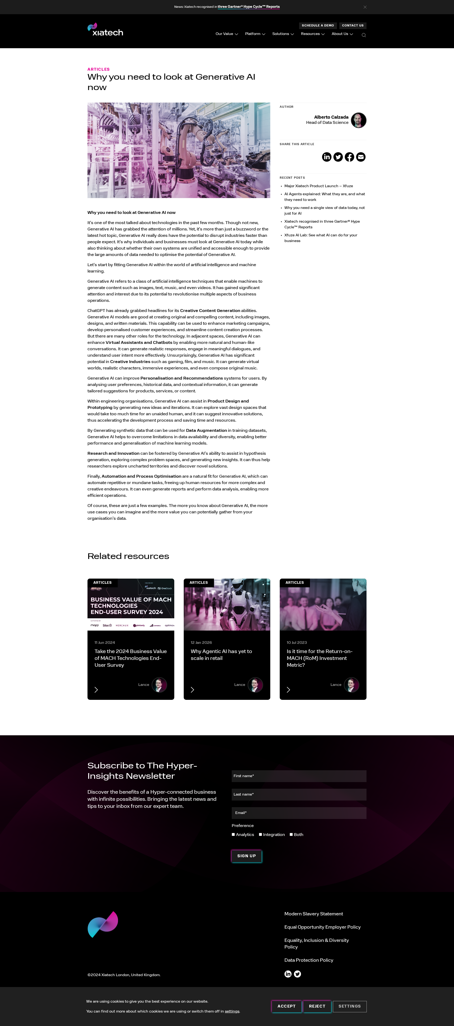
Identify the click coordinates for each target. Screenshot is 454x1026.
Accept (287, 1007)
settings (232, 1011)
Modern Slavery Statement (313, 914)
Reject (317, 1007)
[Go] (364, 35)
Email (361, 157)
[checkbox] (267, 835)
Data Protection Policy (308, 960)
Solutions (280, 34)
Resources (310, 34)
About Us (340, 34)
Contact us (353, 25)
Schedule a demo (318, 25)
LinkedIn (327, 157)
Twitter (338, 157)
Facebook (349, 157)
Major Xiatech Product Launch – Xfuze (318, 186)
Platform (252, 34)
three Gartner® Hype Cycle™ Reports (249, 7)
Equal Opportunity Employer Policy (322, 927)
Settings (350, 1007)
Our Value (224, 34)
